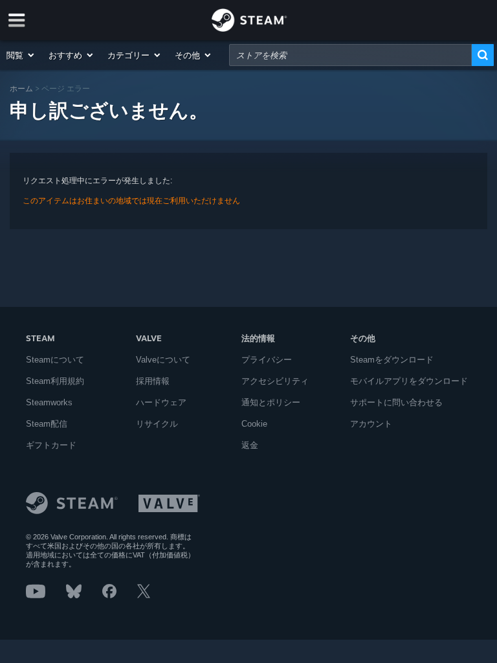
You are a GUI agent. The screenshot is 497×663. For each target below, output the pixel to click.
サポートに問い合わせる (396, 402)
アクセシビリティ (275, 381)
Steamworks (49, 402)
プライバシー (266, 360)
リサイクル (157, 424)
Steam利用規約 (55, 381)
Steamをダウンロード (392, 360)
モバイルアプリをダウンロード (409, 381)
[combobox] (350, 55)
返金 (249, 445)
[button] (21, 55)
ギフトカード (51, 445)
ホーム (21, 88)
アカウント (371, 424)
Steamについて (55, 360)
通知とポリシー (270, 402)
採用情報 (153, 381)
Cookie (254, 424)
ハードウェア (161, 402)
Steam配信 (46, 424)
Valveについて (163, 360)
